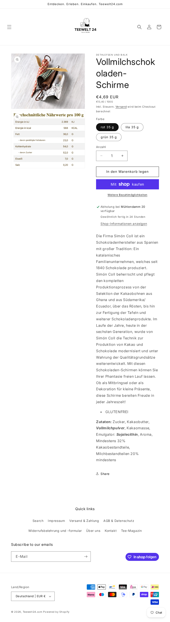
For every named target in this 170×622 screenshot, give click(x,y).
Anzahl (101, 147)
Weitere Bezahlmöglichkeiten (127, 194)
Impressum (56, 521)
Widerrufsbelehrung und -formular (55, 531)
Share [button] (105, 474)
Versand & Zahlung (84, 521)
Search (38, 521)
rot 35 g (107, 127)
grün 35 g (109, 137)
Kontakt (111, 531)
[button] (9, 27)
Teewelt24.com (32, 611)
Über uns (93, 531)
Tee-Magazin (131, 531)
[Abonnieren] (86, 556)
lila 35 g (132, 127)
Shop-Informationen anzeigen (123, 223)
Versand (121, 106)
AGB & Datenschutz (118, 521)
